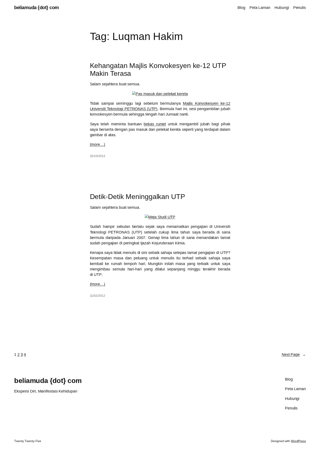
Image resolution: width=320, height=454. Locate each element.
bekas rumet (155, 124)
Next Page (294, 354)
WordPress (298, 441)
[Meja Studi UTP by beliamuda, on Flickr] (160, 217)
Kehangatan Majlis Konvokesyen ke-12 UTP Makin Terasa (158, 69)
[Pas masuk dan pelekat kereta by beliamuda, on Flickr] (160, 94)
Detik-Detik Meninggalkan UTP (137, 196)
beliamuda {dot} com (36, 7)
